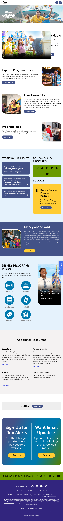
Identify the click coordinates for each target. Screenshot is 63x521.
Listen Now (46, 208)
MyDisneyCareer (51, 496)
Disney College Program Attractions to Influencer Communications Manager (13, 182)
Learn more (31, 112)
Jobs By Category (30, 491)
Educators (6, 349)
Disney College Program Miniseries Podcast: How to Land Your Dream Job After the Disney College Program (15, 169)
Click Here (38, 406)
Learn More (30, 251)
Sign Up (17, 455)
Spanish (58, 511)
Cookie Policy (37, 494)
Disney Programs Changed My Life (14, 194)
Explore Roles (8, 82)
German (35, 511)
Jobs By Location (18, 491)
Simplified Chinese (7, 511)
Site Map (10, 494)
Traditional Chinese (20, 511)
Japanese (42, 511)
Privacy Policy (27, 494)
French (29, 511)
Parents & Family (40, 349)
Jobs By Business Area (43, 491)
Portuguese (50, 511)
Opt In (46, 455)
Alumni (5, 372)
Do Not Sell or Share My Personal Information (18, 496)
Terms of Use (18, 494)
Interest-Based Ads (48, 494)
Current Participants (41, 372)
